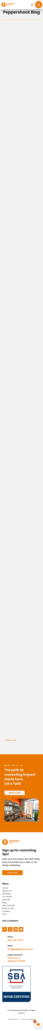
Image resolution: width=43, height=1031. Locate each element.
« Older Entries (10, 740)
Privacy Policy (13, 1019)
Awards (6, 899)
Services (6, 893)
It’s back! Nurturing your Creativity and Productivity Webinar (21, 544)
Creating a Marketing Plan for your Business (20, 363)
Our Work (7, 896)
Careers (6, 911)
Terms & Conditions (27, 1019)
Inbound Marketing (18, 135)
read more (33, 91)
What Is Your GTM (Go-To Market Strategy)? (21, 250)
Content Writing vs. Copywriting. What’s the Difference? (21, 192)
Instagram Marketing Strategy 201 (19, 306)
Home (5, 887)
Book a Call (14, 792)
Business (12, 43)
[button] (38, 4)
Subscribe (12, 872)
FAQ (4, 914)
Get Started (8, 905)
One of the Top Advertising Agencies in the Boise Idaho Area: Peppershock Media (20, 64)
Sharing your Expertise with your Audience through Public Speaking (21, 421)
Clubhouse (12, 710)
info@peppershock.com (20, 949)
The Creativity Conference (14, 655)
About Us (7, 890)
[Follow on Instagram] (15, 929)
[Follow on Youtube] (21, 929)
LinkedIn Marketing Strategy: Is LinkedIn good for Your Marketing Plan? (21, 482)
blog (7, 43)
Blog (4, 902)
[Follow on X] (10, 929)
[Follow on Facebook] (4, 929)
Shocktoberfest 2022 (19, 600)
